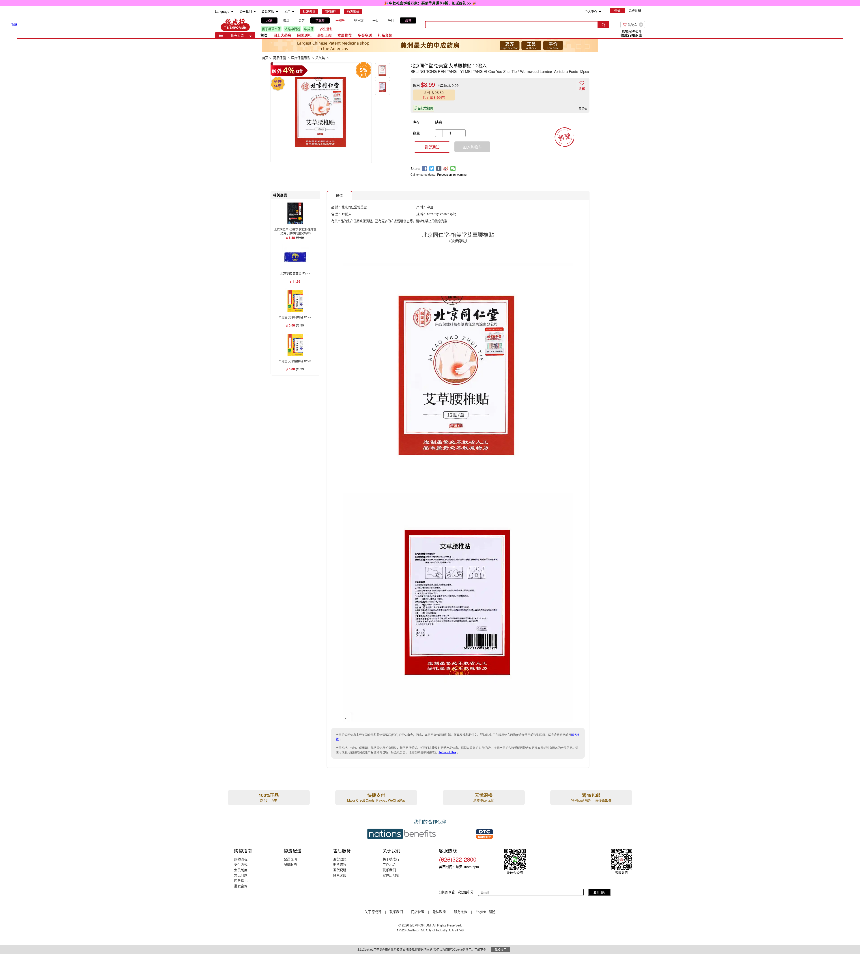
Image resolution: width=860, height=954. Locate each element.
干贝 (375, 20)
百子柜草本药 (271, 29)
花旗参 (320, 20)
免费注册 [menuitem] (634, 10)
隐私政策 (439, 911)
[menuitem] (232, 11)
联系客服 (339, 875)
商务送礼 (240, 880)
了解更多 (480, 949)
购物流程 (240, 859)
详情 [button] (339, 195)
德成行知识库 (631, 35)
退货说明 (339, 869)
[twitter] (431, 168)
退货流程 (339, 864)
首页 (264, 35)
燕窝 (269, 20)
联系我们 (389, 869)
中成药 (309, 29)
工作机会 (389, 864)
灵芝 (301, 20)
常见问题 (240, 875)
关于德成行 (391, 859)
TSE (235, 24)
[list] (339, 24)
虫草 (286, 20)
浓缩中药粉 (292, 29)
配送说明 (290, 859)
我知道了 (500, 949)
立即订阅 (599, 892)
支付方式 (240, 864)
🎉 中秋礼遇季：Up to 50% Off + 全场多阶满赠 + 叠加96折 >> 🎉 (430, 3)
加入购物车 (472, 147)
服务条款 (460, 911)
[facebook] (424, 168)
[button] (250, 36)
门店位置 (417, 911)
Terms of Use (447, 752)
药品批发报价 (423, 108)
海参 (408, 20)
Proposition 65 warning (452, 174)
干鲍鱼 (340, 20)
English (481, 911)
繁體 (492, 911)
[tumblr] (438, 168)
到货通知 (432, 147)
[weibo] (446, 168)
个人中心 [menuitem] (591, 11)
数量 (416, 132)
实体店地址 (391, 875)
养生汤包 (326, 29)
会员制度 (240, 869)
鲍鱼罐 (358, 20)
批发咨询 (240, 886)
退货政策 (339, 859)
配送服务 (290, 864)
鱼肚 (391, 20)
